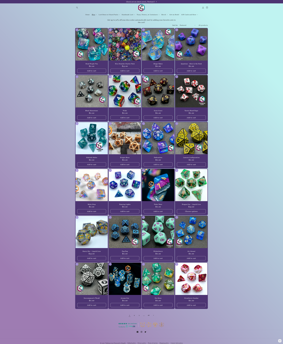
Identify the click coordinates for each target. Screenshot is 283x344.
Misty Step (92, 204)
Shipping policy (164, 343)
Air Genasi (191, 251)
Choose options (191, 211)
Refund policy (132, 343)
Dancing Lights (125, 204)
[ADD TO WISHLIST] (77, 29)
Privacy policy (142, 343)
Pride (125, 110)
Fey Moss (158, 298)
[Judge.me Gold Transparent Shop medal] (149, 324)
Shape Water (158, 64)
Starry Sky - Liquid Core (92, 251)
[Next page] (153, 315)
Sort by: (175, 25)
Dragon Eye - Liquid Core (191, 204)
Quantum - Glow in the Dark (191, 64)
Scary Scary (158, 110)
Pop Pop (125, 251)
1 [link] (129, 315)
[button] (77, 8)
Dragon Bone (125, 157)
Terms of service (153, 343)
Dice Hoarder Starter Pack (125, 64)
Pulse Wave (158, 204)
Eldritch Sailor (91, 157)
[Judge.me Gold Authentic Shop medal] (142, 324)
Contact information (177, 343)
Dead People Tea (92, 64)
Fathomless (158, 157)
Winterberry (158, 251)
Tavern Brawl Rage (191, 110)
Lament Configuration (191, 157)
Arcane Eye (125, 298)
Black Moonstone (91, 110)
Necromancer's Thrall (92, 298)
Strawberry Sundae (191, 298)
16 (148, 315)
